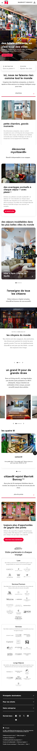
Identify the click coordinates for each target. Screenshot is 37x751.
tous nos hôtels (7, 55)
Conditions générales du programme (12, 739)
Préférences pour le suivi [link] (9, 735)
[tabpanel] (18, 67)
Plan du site (21, 744)
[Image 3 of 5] (18, 423)
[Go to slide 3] (19, 362)
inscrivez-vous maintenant (13, 539)
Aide (27, 744)
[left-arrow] (13, 424)
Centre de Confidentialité (9, 742)
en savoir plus (9, 211)
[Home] (6, 2)
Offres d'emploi (20, 735)
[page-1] (16, 471)
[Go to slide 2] (18, 362)
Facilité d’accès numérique (9, 744)
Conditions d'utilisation (8, 737)
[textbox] (10, 68)
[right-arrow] (32, 93)
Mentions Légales (21, 742)
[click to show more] (35, 256)
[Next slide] (22, 363)
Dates (24, 66)
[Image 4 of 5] (19, 423)
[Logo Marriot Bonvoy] (18, 548)
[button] (26, 67)
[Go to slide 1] (17, 362)
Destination (9, 66)
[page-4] (20, 471)
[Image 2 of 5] (17, 423)
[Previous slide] (15, 363)
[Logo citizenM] (25, 2)
